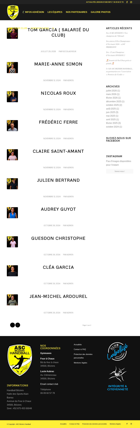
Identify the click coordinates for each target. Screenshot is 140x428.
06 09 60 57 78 (118, 2)
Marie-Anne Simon (58, 63)
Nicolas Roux (69, 51)
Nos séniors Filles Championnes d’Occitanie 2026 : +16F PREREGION (118, 44)
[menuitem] (13, 12)
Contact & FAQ (80, 349)
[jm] (12, 299)
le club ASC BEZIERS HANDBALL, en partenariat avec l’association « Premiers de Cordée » (119, 71)
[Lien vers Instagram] (131, 2)
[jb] (12, 183)
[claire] (12, 154)
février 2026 (112, 98)
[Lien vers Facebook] (127, 2)
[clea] (12, 270)
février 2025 (112, 123)
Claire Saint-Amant (58, 151)
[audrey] (12, 212)
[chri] (12, 241)
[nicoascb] (12, 96)
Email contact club (49, 384)
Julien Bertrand (58, 180)
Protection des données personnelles (83, 356)
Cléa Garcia (58, 267)
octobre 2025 (112, 105)
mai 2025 (110, 116)
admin (70, 80)
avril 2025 (111, 119)
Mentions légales (80, 363)
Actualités (78, 345)
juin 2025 (110, 112)
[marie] (12, 67)
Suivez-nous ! (120, 171)
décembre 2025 (113, 101)
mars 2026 (111, 94)
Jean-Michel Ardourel (58, 296)
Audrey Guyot (58, 209)
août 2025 (111, 109)
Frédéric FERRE (58, 121)
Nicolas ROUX (58, 93)
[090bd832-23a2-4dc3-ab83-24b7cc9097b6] (12, 125)
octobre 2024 (112, 127)
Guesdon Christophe (58, 238)
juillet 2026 (111, 91)
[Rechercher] (53, 28)
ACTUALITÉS (91, 2)
